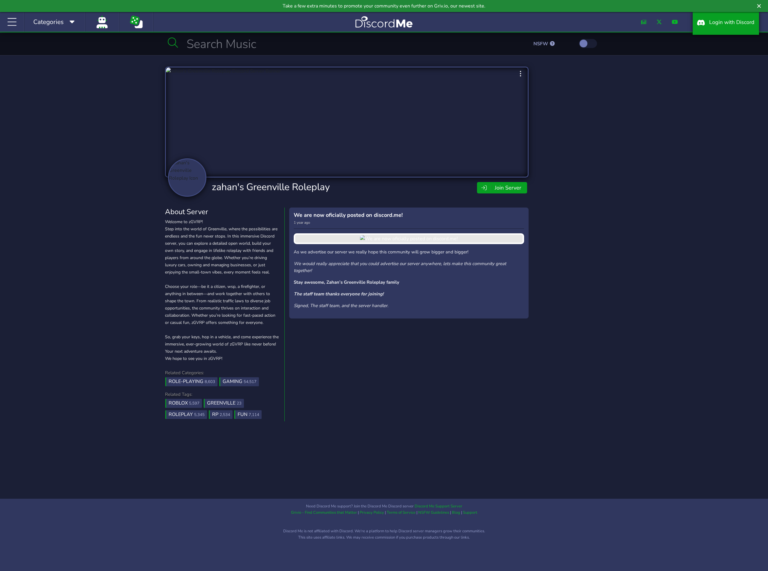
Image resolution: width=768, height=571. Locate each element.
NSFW (541, 43)
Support (470, 512)
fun (248, 414)
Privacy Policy (372, 512)
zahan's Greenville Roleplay (271, 187)
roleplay (187, 414)
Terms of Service (401, 512)
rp (221, 414)
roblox (184, 403)
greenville (224, 403)
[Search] (173, 42)
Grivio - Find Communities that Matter (324, 512)
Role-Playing (192, 381)
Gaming (239, 381)
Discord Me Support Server (438, 506)
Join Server (507, 187)
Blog (456, 512)
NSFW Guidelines (433, 512)
